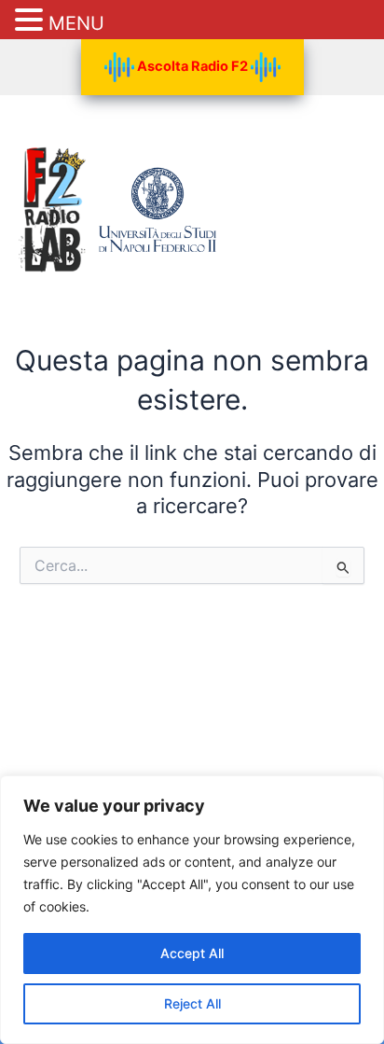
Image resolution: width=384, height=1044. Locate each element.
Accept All (192, 953)
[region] (192, 909)
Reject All (192, 1003)
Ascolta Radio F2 (192, 66)
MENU (76, 23)
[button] (31, 21)
